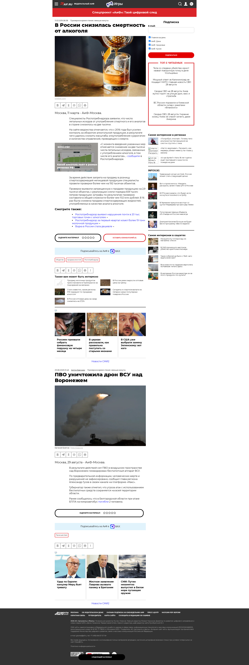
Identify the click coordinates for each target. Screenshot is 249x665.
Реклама (75, 612)
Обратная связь (78, 615)
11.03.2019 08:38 (61, 20)
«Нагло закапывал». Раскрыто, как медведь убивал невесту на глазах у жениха (177, 150)
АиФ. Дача (156, 41)
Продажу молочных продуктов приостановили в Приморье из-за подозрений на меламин (82, 282)
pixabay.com (60, 98)
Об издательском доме (92, 612)
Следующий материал (102, 657)
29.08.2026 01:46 (62, 370)
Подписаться (171, 55)
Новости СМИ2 (100, 361)
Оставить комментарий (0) (124, 238)
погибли (103, 501)
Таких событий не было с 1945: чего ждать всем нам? (176, 257)
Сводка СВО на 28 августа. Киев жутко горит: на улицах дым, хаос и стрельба (171, 93)
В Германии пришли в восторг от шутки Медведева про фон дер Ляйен (177, 204)
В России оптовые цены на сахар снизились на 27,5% (82, 300)
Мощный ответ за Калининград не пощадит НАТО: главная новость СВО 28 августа (171, 82)
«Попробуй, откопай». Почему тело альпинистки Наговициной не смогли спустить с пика (176, 141)
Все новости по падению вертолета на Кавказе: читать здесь (177, 265)
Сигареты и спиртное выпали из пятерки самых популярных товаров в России (127, 292)
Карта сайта (109, 615)
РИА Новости (77, 448)
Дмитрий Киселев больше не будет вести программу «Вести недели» (176, 223)
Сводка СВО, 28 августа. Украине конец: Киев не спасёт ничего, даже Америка (171, 116)
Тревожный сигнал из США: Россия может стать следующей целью (176, 175)
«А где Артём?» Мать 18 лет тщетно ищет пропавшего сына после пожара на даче (176, 160)
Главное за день (158, 37)
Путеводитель (94, 615)
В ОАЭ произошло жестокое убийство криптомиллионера (174, 248)
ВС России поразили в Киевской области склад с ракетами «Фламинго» (171, 105)
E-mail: (151, 26)
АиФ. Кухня (156, 49)
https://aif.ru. (78, 642)
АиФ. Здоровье (158, 45)
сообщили (133, 156)
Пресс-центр (153, 612)
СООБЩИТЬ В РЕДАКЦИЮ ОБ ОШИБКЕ (134, 615)
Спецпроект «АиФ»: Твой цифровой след (124, 12)
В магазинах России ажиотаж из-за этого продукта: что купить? (176, 274)
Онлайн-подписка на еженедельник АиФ (125, 612)
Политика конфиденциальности (83, 646)
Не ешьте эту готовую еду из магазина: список (173, 239)
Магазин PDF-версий (171, 612)
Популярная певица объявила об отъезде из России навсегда (174, 213)
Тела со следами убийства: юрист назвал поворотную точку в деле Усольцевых (171, 70)
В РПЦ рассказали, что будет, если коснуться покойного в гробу (175, 194)
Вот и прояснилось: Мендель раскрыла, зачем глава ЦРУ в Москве (176, 185)
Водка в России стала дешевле (93, 226)
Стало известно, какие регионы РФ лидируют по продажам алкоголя (81, 292)
